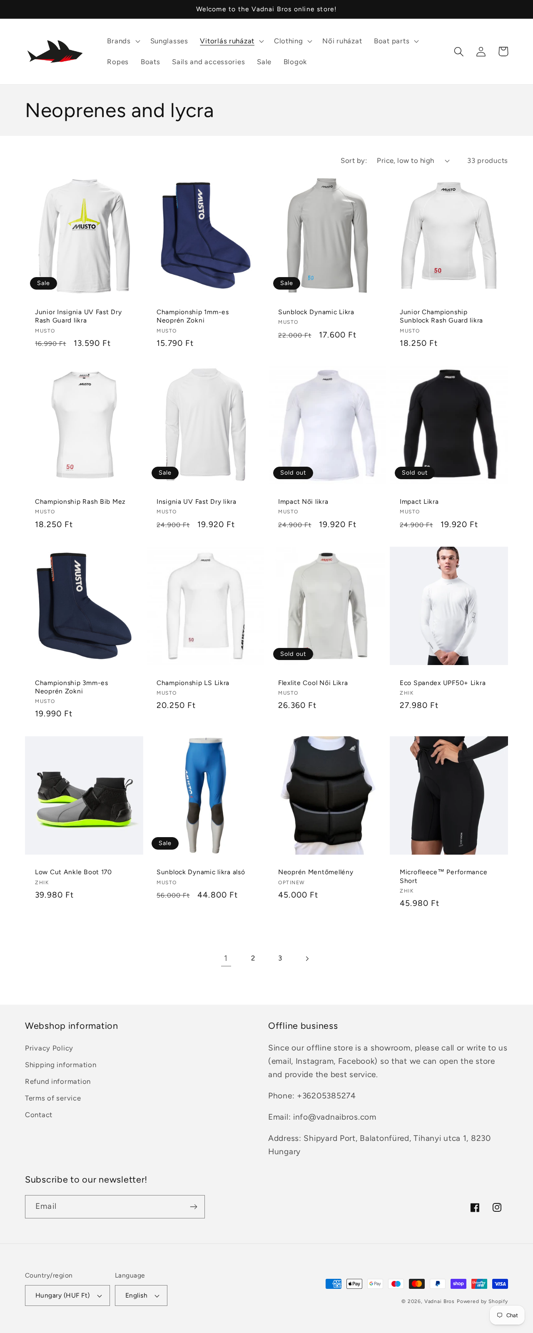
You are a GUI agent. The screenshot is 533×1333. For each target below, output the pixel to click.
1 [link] (226, 958)
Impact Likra (419, 501)
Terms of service (53, 1098)
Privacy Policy (49, 1048)
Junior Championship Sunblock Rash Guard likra (441, 316)
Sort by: (354, 160)
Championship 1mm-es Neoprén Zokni (193, 316)
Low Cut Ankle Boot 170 (73, 872)
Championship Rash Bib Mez (80, 501)
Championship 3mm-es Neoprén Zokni (71, 687)
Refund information (58, 1081)
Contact (38, 1114)
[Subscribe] (193, 1206)
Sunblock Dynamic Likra (316, 312)
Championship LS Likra (193, 683)
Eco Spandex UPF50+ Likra (443, 683)
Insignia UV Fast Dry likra (197, 501)
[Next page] (307, 959)
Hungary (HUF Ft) (62, 1295)
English (136, 1295)
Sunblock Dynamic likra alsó (201, 872)
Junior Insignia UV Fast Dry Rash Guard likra (78, 316)
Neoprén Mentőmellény (315, 872)
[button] (122, 41)
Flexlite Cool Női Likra (313, 683)
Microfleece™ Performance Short (443, 876)
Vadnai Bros (439, 1301)
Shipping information (60, 1064)
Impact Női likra (303, 501)
